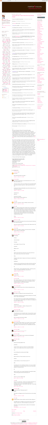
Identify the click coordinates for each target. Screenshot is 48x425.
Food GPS (38, 32)
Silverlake (8, 76)
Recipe (6, 72)
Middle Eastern (4, 65)
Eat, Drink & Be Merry (40, 28)
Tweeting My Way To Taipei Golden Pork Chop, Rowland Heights (23, 16)
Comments (4, 97)
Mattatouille (39, 46)
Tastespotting (39, 89)
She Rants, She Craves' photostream (6, 90)
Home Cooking (5, 58)
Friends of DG (5, 55)
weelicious (38, 94)
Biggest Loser (8, 40)
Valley (9, 82)
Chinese (5, 47)
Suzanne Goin (7, 78)
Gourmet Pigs (39, 38)
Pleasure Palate (39, 49)
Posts (4, 95)
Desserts (5, 50)
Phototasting (4, 70)
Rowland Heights (4, 73)
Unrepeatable (39, 108)
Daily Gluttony (5, 19)
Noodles (9, 66)
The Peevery (39, 107)
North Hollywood (5, 67)
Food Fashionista (39, 31)
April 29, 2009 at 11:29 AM (19, 331)
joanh (14, 380)
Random (9, 71)
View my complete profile (6, 25)
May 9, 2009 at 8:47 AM (18, 386)
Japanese (6, 59)
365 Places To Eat (39, 21)
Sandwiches (4, 75)
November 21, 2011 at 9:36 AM (20, 407)
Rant (3, 72)
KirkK (15, 201)
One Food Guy (16, 329)
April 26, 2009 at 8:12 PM (19, 307)
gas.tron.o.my (39, 35)
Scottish (3, 76)
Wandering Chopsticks (40, 61)
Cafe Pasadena (16, 388)
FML (29, 39)
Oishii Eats (38, 48)
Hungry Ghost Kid (39, 39)
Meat (3, 64)
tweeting (15, 23)
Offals (4, 68)
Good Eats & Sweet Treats (40, 79)
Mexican (8, 64)
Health (4, 57)
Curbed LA (38, 99)
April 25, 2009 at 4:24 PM (19, 302)
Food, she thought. (16, 285)
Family (3, 54)
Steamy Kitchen (39, 82)
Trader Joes (3, 81)
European (7, 52)
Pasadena (3, 69)
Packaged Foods (7, 68)
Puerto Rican (6, 71)
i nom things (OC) (39, 66)
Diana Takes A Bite (40, 26)
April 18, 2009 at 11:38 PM (19, 176)
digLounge (38, 27)
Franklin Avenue (39, 101)
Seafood (5, 76)
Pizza (9, 70)
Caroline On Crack (39, 102)
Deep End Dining (39, 24)
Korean (4, 61)
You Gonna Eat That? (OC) (41, 70)
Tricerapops (15, 179)
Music (3, 66)
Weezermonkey (39, 62)
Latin (9, 61)
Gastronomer (15, 278)
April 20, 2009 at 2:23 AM (19, 231)
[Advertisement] (40, 124)
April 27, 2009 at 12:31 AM (19, 318)
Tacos (10, 78)
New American (5, 66)
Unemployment (5, 82)
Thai (8, 79)
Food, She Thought (40, 34)
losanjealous (39, 100)
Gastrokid (38, 93)
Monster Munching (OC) (40, 69)
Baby (9, 39)
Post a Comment (14, 409)
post (19, 36)
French (9, 54)
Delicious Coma (39, 25)
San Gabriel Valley (8, 74)
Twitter (9, 81)
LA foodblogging (39, 42)
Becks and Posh (39, 75)
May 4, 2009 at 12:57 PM (18, 378)
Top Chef (7, 80)
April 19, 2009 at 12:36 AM (19, 198)
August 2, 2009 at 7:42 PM (19, 395)
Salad (9, 73)
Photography (9, 69)
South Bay (7, 77)
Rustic (8, 73)
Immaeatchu (39, 40)
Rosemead (9, 72)
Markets (9, 63)
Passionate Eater (16, 321)
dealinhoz (15, 273)
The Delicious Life (39, 59)
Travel (5, 81)
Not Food (9, 67)
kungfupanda (17, 36)
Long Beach (7, 62)
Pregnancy (3, 71)
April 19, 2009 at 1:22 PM (19, 203)
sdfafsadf (15, 228)
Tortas (9, 80)
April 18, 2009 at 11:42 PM (19, 190)
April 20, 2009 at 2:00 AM (19, 225)
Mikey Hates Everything (40, 47)
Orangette (38, 80)
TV (7, 81)
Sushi (4, 78)
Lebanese (4, 62)
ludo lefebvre (7, 63)
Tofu (4, 80)
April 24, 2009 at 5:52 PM (19, 283)
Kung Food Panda (16, 309)
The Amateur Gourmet (40, 74)
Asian (7, 39)
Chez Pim (38, 76)
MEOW (6, 64)
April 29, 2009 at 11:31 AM (19, 336)
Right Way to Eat (16, 219)
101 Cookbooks (39, 86)
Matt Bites (38, 45)
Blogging (4, 42)
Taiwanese (3, 79)
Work (9, 84)
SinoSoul (38, 56)
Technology (6, 79)
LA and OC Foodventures (40, 41)
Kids (9, 60)
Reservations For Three (40, 53)
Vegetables (4, 83)
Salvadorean (4, 74)
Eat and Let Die (39, 88)
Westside (6, 84)
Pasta (5, 69)
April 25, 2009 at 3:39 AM (19, 289)
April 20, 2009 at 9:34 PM (19, 271)
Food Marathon (39, 33)
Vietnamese (7, 83)
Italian (3, 59)
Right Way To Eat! (39, 54)
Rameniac (38, 52)
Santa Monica (8, 75)
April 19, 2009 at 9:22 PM (19, 217)
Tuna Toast (38, 60)
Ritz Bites (38, 55)
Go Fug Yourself (39, 106)
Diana (14, 206)
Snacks (5, 77)
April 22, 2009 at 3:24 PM (19, 276)
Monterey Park (8, 65)
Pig (7, 70)
